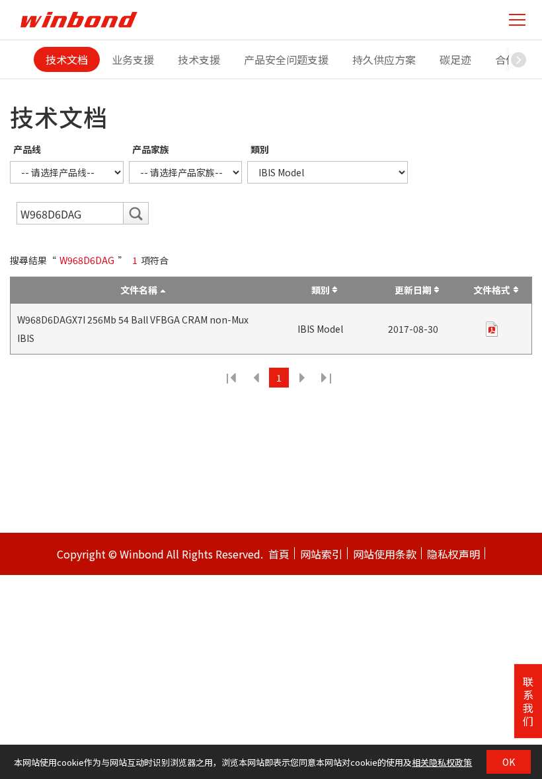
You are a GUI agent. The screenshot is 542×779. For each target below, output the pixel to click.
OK (508, 761)
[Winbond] (78, 19)
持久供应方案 (384, 59)
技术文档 (67, 59)
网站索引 (321, 554)
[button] (519, 59)
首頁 (279, 554)
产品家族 (150, 149)
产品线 (27, 149)
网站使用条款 (384, 554)
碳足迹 (455, 59)
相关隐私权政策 (442, 762)
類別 (260, 149)
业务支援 (133, 59)
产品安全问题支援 (286, 59)
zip (491, 329)
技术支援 (199, 59)
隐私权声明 (453, 554)
